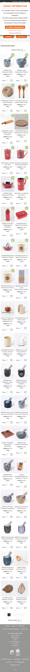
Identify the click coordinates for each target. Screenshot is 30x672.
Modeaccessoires (15, 665)
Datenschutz (24, 629)
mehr (2, 54)
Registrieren (21, 36)
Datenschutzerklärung (15, 33)
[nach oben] (15, 669)
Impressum (14, 626)
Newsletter (22, 626)
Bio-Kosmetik (25, 659)
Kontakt (7, 626)
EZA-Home (15, 1)
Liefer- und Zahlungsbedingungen (10, 629)
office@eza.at (15, 645)
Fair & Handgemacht (19, 662)
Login (27, 1)
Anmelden (8, 36)
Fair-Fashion (9, 662)
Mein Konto (22, 1)
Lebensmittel (17, 659)
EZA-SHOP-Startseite (6, 659)
